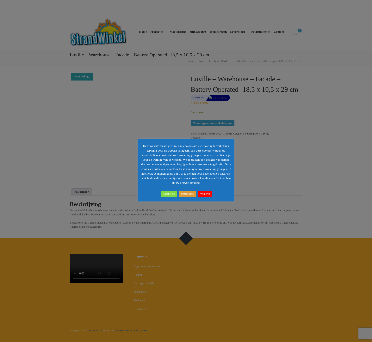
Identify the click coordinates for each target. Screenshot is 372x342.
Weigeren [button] (205, 193)
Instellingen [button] (187, 193)
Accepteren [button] (169, 193)
